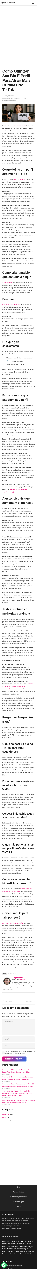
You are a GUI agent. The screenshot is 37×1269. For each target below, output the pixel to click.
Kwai (4, 1117)
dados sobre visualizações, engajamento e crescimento (17, 686)
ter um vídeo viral (19, 179)
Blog (18, 1187)
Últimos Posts (12, 973)
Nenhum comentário (9, 101)
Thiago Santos (9, 95)
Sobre (4, 973)
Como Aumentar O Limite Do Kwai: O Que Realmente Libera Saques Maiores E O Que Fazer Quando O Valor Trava (17, 1093)
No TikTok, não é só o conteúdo (12, 923)
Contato (18, 1206)
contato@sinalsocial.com (14, 1265)
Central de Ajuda (18, 1202)
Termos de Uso (18, 1192)
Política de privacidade (18, 1197)
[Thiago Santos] (7, 984)
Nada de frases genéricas (11, 304)
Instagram (5, 1114)
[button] (33, 3)
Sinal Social (22, 979)
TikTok (23, 98)
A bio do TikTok (7, 282)
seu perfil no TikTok (19, 126)
